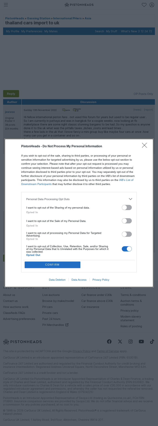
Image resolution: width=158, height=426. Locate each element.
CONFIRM (52, 264)
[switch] (127, 207)
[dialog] (79, 213)
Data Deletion (57, 279)
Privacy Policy (100, 279)
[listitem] (79, 199)
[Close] (145, 146)
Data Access (79, 279)
